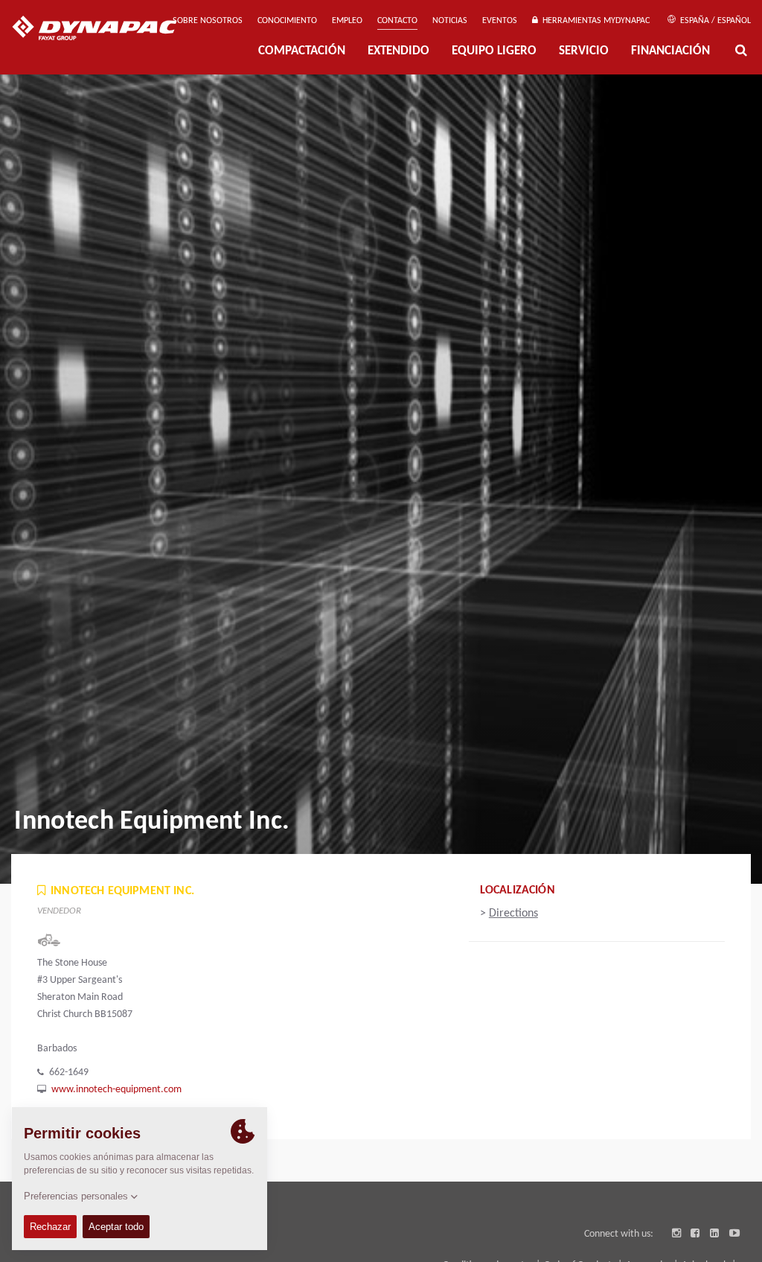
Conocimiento (287, 20)
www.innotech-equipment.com (116, 1089)
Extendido (398, 51)
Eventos (499, 20)
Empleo (347, 20)
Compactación (301, 51)
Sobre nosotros (208, 20)
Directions (513, 914)
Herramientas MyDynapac (594, 20)
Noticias (449, 20)
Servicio (584, 51)
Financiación (670, 51)
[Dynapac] (105, 29)
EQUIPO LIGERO (494, 51)
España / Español (714, 20)
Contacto (397, 20)
